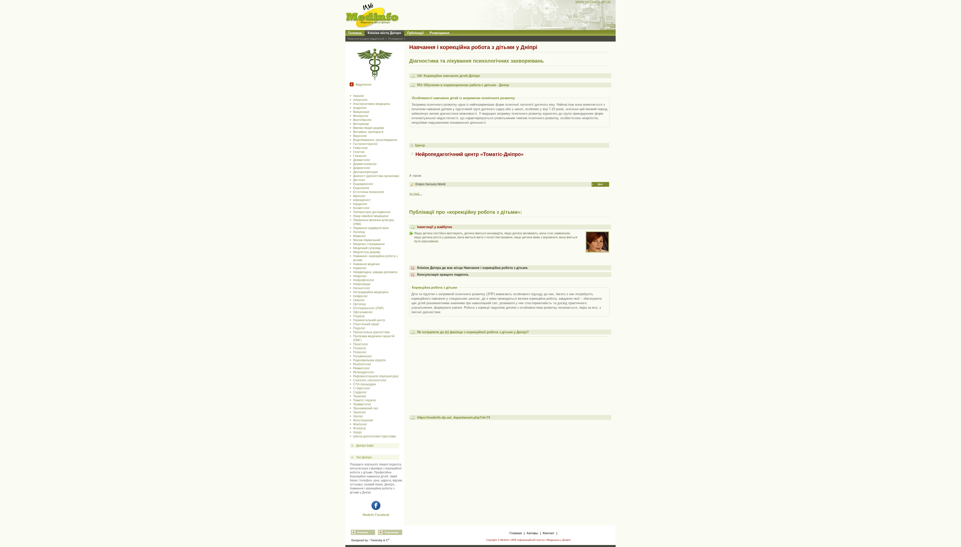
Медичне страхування (369, 244)
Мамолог (359, 236)
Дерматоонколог (365, 164)
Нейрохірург (362, 284)
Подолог (359, 328)
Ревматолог (361, 368)
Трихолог (359, 412)
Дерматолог (361, 160)
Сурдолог (360, 392)
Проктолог (360, 344)
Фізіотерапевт (363, 420)
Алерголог (360, 100)
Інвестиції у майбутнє (434, 227)
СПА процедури (364, 384)
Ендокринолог (363, 184)
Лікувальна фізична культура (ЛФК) (373, 222)
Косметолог (361, 208)
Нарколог (359, 268)
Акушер (358, 96)
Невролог (360, 276)
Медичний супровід (367, 248)
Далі (600, 184)
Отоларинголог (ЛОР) (368, 308)
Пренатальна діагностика (371, 332)
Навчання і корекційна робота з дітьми (375, 258)
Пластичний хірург (366, 324)
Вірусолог (360, 136)
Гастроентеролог (365, 144)
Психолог (359, 352)
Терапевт (359, 396)
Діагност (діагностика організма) (376, 176)
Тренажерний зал (365, 408)
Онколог (359, 300)
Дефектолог (361, 168)
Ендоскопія (361, 188)
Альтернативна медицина (371, 104)
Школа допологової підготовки (374, 436)
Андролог (360, 108)
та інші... (415, 194)
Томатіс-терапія (364, 400)
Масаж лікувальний (366, 240)
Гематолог (360, 148)
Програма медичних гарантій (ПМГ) (373, 338)
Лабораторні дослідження (371, 212)
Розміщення (439, 33)
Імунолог (359, 196)
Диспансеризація (365, 172)
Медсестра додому (366, 252)
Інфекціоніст (362, 200)
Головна (355, 33)
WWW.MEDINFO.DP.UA (593, 2)
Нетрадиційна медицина (370, 292)
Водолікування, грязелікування (375, 140)
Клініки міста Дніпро (384, 33)
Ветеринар (361, 124)
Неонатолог (361, 288)
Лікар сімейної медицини (370, 216)
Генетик (358, 152)
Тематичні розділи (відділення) (365, 38)
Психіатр (359, 348)
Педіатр (359, 316)
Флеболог (360, 424)
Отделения (391, 532)
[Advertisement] (509, 373)
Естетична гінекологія (368, 192)
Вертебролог (362, 120)
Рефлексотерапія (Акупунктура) (375, 376)
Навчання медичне (366, 264)
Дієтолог (359, 180)
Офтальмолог (363, 312)
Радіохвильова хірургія (369, 360)
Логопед (359, 232)
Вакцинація (361, 112)
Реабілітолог (362, 364)
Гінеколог (360, 156)
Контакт (548, 533)
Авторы (532, 533)
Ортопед (359, 304)
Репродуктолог (363, 372)
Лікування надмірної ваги (371, 228)
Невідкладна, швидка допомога (375, 272)
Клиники (363, 532)
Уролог (358, 416)
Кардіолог (360, 204)
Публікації (415, 33)
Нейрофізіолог (363, 280)
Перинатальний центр (369, 320)
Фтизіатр (359, 428)
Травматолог (362, 404)
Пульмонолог (362, 356)
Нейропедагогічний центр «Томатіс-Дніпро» (469, 154)
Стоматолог (361, 388)
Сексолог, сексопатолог (369, 380)
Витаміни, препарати (368, 132)
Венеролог (360, 116)
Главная (516, 533)
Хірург (357, 432)
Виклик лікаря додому (368, 128)
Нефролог (360, 296)
